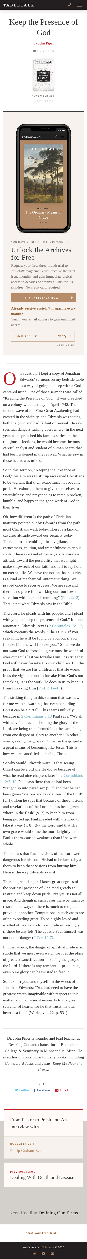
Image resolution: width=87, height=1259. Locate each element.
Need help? (65, 345)
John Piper (46, 43)
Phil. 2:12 (70, 597)
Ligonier (48, 1247)
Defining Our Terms (58, 1212)
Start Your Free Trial (41, 1233)
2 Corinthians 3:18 (36, 716)
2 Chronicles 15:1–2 (65, 626)
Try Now (42, 297)
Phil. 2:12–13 (49, 688)
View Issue (43, 100)
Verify (62, 336)
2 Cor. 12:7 (43, 937)
